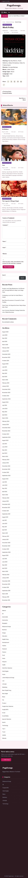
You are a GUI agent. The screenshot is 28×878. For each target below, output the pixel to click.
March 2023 (5, 456)
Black (22, 99)
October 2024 (5, 395)
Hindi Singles (5, 671)
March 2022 (5, 494)
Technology (5, 725)
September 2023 (6, 437)
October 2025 (5, 360)
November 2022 (6, 469)
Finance (4, 652)
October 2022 (5, 472)
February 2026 (5, 347)
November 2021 (6, 507)
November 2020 (6, 546)
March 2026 (5, 344)
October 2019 (5, 587)
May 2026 (4, 338)
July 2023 (4, 443)
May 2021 (4, 526)
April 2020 (4, 568)
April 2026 (4, 341)
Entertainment (5, 642)
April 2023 (4, 453)
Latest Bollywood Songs (8, 677)
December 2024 (6, 389)
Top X (3, 728)
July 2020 (4, 558)
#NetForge (18, 850)
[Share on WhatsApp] (14, 81)
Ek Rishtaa (5, 129)
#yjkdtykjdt (6, 867)
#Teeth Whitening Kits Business (10, 858)
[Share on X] (11, 81)
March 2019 (5, 593)
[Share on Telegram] (18, 81)
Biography (4, 623)
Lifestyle (4, 684)
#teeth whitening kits (8, 864)
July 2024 (4, 405)
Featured (4, 649)
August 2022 (5, 478)
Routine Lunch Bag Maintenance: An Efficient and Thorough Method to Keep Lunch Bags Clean (13, 290)
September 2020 (6, 552)
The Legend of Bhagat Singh (10, 201)
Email (4, 247)
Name (4, 241)
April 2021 (4, 530)
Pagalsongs (14, 5)
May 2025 (4, 373)
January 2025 (5, 386)
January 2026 (5, 351)
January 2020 (5, 577)
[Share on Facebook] (8, 81)
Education (4, 636)
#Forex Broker (14, 853)
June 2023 (4, 447)
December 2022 (6, 466)
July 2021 (4, 520)
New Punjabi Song (6, 690)
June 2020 (4, 561)
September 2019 (6, 590)
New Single (5, 693)
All (2, 613)
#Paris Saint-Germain (8, 850)
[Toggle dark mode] (9, 12)
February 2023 (5, 459)
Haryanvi (4, 661)
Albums (4, 610)
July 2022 (4, 482)
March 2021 (5, 533)
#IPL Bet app (6, 853)
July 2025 (4, 367)
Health (3, 664)
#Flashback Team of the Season (10, 870)
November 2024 (6, 392)
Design (4, 633)
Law (3, 680)
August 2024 (5, 402)
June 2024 (4, 408)
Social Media (5, 716)
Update (4, 735)
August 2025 (5, 363)
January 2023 (5, 462)
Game (3, 658)
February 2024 (5, 421)
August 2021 (5, 517)
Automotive (5, 620)
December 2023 (6, 427)
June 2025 (4, 370)
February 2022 (5, 498)
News (3, 696)
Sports (3, 722)
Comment (5, 225)
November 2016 (6, 600)
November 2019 (6, 584)
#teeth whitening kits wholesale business (12, 861)
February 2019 (5, 597)
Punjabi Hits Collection (7, 706)
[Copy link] (4, 85)
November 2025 (6, 357)
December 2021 (6, 504)
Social (3, 712)
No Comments (15, 32)
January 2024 (5, 424)
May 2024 (4, 411)
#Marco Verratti (18, 864)
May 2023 (4, 450)
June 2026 (4, 335)
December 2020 (6, 542)
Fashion (4, 645)
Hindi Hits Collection (7, 668)
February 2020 (5, 574)
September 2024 (6, 399)
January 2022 (5, 501)
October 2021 (5, 510)
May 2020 (4, 565)
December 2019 (6, 581)
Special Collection (6, 719)
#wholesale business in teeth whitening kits (13, 856)
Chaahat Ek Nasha (7, 92)
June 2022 (4, 485)
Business (4, 629)
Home (4, 22)
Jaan (3, 165)
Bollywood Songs (10, 22)
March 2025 (5, 379)
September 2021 (6, 514)
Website (5, 253)
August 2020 (5, 555)
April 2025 (4, 376)
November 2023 (6, 430)
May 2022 (4, 488)
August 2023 (5, 440)
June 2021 (4, 523)
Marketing (4, 687)
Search (4, 275)
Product (4, 703)
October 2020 (5, 549)
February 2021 (5, 536)
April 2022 (4, 491)
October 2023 (5, 434)
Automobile (5, 617)
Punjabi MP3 (5, 709)
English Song (5, 639)
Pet (3, 700)
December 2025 (6, 354)
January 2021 (5, 539)
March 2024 (5, 418)
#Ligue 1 (13, 867)
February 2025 (5, 383)
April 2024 (4, 415)
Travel (3, 732)
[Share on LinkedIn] (21, 81)
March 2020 (5, 571)
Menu (5, 12)
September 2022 (6, 475)
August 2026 (5, 332)
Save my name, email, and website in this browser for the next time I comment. (13, 262)
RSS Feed (7, 759)
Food (3, 655)
